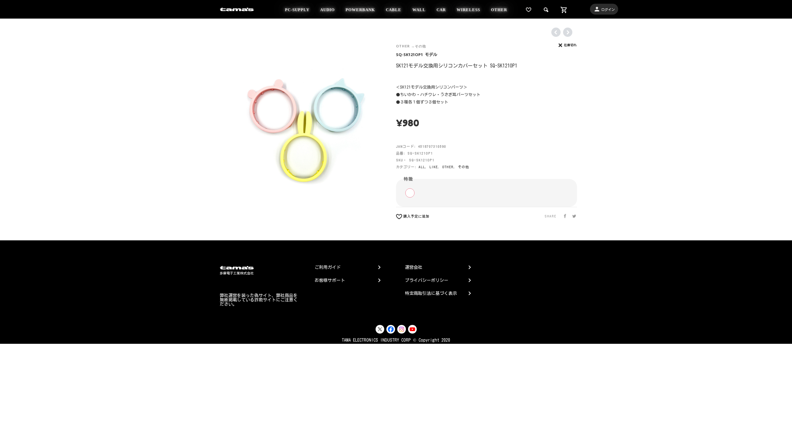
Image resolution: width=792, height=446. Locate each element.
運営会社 (413, 267)
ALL (422, 166)
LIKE (433, 166)
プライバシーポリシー (426, 280)
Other (403, 46)
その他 (420, 46)
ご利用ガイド (328, 267)
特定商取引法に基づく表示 (431, 293)
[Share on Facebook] (563, 216)
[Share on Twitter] (572, 216)
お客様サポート (330, 280)
